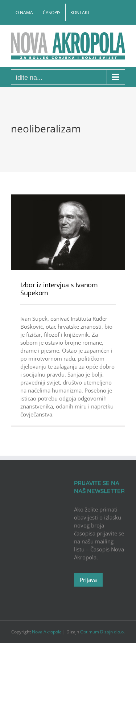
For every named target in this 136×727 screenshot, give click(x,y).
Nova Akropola (47, 632)
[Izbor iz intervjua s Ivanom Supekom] (68, 232)
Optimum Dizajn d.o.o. (102, 632)
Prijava (88, 579)
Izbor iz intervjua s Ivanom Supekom (59, 288)
